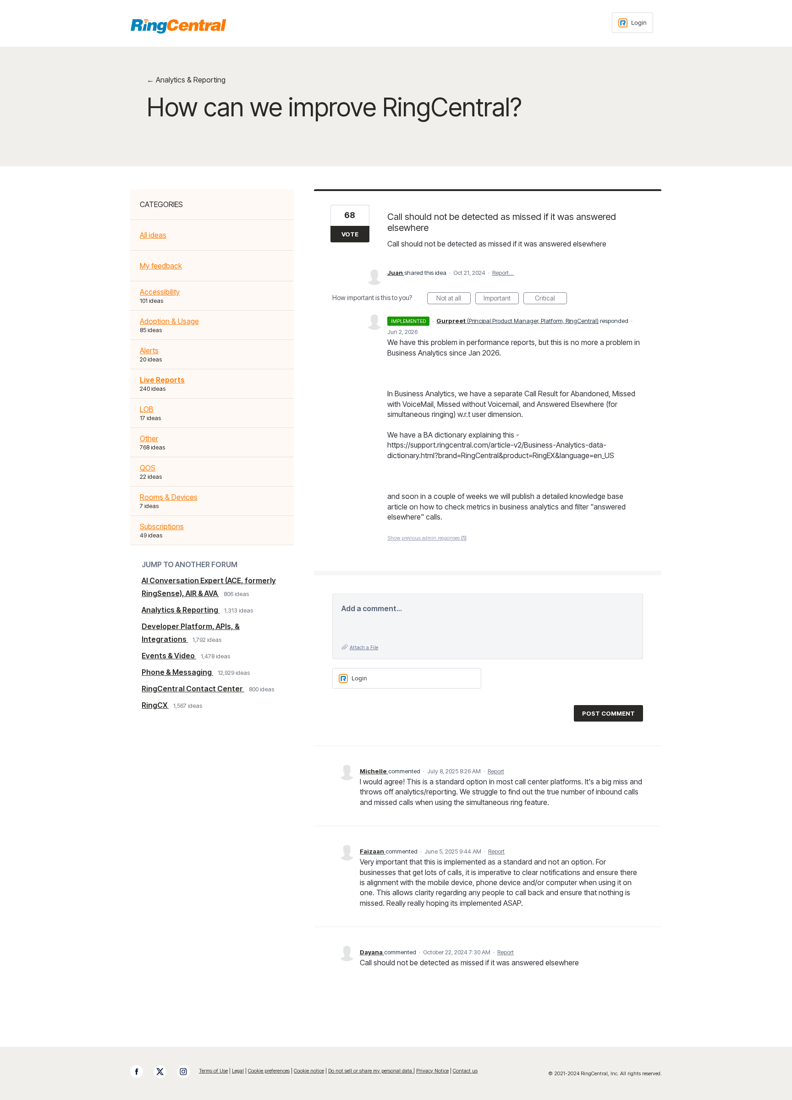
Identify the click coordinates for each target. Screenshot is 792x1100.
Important (501, 299)
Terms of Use (213, 1070)
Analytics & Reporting (181, 609)
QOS (147, 467)
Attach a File (364, 647)
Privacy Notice (432, 1070)
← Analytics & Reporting (186, 79)
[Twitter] (165, 1071)
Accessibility (160, 291)
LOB (147, 409)
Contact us (465, 1070)
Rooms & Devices (169, 497)
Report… (503, 272)
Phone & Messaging (177, 672)
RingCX (155, 705)
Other (149, 438)
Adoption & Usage (169, 321)
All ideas (153, 235)
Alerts (149, 350)
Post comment (608, 713)
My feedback (161, 265)
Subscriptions (162, 526)
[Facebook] (141, 1071)
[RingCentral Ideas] (178, 26)
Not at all (453, 299)
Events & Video (169, 655)
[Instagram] (188, 1071)
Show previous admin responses (427, 538)
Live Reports (162, 379)
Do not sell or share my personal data (370, 1070)
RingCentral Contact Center (193, 688)
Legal (238, 1070)
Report (496, 771)
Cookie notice (309, 1070)
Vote (349, 234)
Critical (551, 299)
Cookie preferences (269, 1070)
